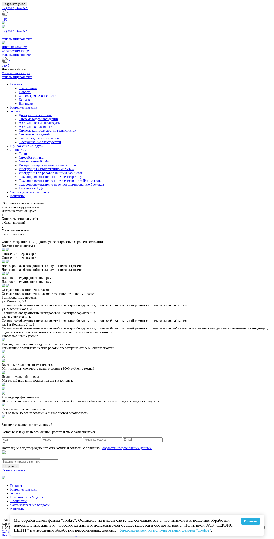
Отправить (10, 466)
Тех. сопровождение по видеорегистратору (50, 177)
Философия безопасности (37, 96)
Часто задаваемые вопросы (30, 192)
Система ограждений (34, 134)
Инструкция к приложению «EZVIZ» (46, 169)
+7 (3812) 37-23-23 (15, 31)
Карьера (25, 99)
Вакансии (26, 103)
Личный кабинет (14, 47)
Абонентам (18, 150)
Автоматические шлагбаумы (40, 123)
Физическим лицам (16, 51)
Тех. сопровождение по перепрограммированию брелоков (61, 184)
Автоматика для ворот (35, 126)
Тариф (23, 153)
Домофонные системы (35, 115)
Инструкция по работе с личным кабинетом (51, 173)
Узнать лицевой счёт (34, 161)
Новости (25, 92)
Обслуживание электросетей (40, 142)
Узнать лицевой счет (17, 55)
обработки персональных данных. (127, 448)
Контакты (17, 196)
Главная (16, 84)
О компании (28, 88)
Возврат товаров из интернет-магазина (47, 165)
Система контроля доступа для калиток (47, 130)
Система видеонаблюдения (38, 119)
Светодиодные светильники (39, 138)
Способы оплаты (31, 157)
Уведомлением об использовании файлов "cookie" (165, 530)
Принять (250, 521)
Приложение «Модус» (26, 146)
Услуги (15, 111)
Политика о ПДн (31, 188)
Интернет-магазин (23, 107)
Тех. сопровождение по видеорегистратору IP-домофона (60, 180)
